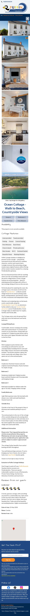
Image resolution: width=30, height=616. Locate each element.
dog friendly (11, 455)
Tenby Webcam (19, 15)
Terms (3, 611)
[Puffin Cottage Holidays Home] (15, 7)
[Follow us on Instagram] (21, 587)
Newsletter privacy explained (8, 575)
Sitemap (7, 611)
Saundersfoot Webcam (8, 15)
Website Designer (20, 611)
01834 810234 (7, 1)
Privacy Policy (12, 611)
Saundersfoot (11, 292)
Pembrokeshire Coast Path (9, 305)
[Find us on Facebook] (9, 587)
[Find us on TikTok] (15, 587)
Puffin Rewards (23, 466)
